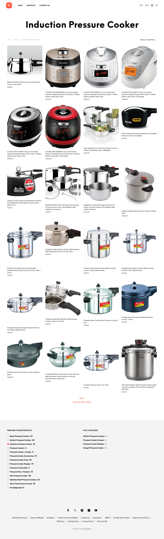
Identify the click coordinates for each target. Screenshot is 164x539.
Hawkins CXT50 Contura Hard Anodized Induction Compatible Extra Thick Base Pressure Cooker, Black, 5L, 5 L (24, 203)
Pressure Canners (17, 448)
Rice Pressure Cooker (19, 476)
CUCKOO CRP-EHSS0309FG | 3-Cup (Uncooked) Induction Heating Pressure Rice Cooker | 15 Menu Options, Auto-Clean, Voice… (62, 94)
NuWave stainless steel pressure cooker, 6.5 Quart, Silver (139, 212)
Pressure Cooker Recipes (20, 464)
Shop (20, 5)
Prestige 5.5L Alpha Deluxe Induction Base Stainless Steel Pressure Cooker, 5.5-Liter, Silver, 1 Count (23, 270)
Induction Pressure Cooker (21, 444)
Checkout (30, 5)
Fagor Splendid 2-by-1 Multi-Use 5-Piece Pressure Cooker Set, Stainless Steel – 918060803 (100, 149)
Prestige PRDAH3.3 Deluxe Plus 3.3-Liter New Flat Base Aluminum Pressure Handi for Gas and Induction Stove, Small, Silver (62, 376)
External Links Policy (141, 518)
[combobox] (144, 40)
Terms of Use (102, 521)
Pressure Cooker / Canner (20, 452)
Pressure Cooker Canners (93, 440)
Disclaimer (97, 518)
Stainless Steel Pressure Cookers (23, 480)
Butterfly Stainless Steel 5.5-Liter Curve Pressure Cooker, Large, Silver (23, 83)
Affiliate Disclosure (19, 518)
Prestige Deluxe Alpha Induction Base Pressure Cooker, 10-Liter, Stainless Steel (100, 269)
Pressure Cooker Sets (18, 468)
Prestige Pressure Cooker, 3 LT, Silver (96, 385)
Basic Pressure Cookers (19, 436)
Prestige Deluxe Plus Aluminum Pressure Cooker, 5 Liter (101, 321)
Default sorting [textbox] (147, 40)
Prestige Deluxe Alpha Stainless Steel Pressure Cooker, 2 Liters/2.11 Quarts (61, 320)
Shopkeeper (86, 529)
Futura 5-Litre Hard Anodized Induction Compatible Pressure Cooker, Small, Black (139, 135)
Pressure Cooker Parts (19, 460)
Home (9, 39)
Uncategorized (16, 487)
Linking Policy (73, 521)
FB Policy (60, 521)
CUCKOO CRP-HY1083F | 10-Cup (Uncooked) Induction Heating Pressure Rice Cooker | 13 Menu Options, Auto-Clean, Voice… (24, 154)
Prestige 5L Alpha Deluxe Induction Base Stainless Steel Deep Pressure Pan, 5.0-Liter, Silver (62, 250)
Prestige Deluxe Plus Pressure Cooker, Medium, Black (23, 373)
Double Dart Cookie (121, 518)
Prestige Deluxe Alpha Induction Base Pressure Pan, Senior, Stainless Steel (23, 329)
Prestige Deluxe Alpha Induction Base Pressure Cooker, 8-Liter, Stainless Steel (138, 269)
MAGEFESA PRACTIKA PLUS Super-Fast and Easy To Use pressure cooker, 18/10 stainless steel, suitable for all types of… (62, 207)
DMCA (107, 518)
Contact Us (44, 5)
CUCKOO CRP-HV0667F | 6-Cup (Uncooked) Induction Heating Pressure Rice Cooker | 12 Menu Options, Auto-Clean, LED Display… (139, 94)
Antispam (50, 518)
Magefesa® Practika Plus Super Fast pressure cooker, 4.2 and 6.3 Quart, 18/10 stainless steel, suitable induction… (99, 207)
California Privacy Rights (68, 518)
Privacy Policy (88, 521)
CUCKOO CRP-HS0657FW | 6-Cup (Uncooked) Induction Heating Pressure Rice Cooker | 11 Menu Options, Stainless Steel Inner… (101, 94)
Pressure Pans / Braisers (20, 472)
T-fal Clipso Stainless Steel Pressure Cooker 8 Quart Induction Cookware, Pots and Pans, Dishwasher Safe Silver (139, 387)
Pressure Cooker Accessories (22, 456)
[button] (141, 5)
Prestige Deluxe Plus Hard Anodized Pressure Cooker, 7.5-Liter (137, 318)
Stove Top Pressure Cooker (21, 484)
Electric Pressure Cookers (20, 440)
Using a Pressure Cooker (93, 448)
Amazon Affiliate (36, 518)
